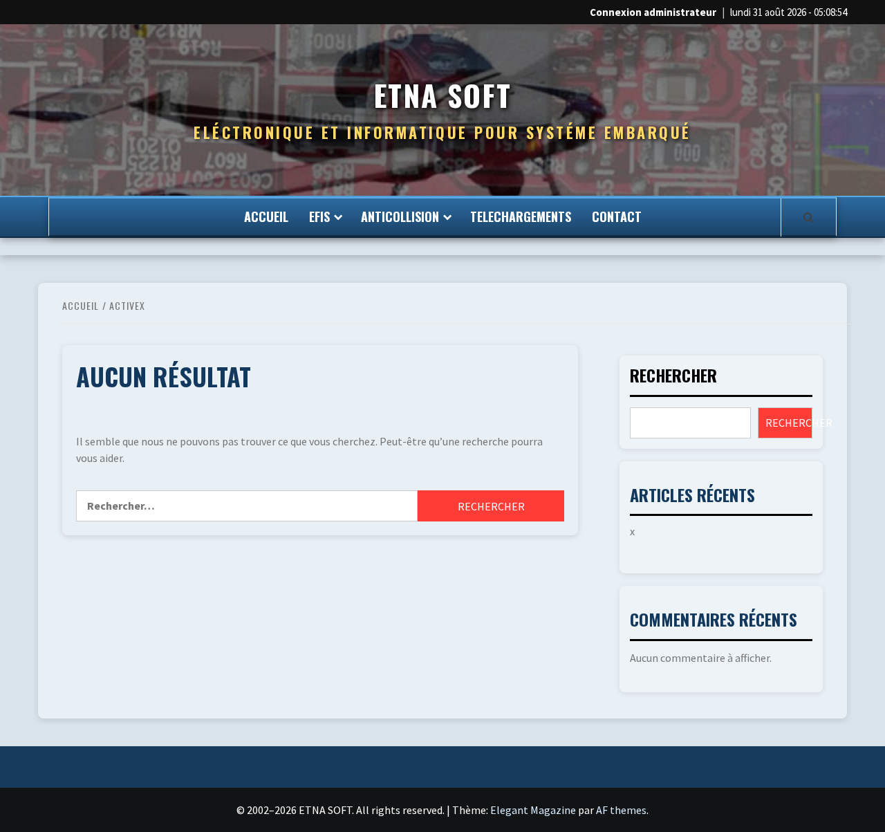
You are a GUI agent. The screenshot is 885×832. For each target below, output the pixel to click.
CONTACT (617, 216)
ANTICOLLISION (400, 216)
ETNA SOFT (442, 95)
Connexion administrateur (653, 12)
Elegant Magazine (533, 810)
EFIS (319, 216)
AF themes (621, 810)
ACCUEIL (266, 216)
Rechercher (673, 376)
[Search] (808, 217)
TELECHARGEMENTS (520, 216)
